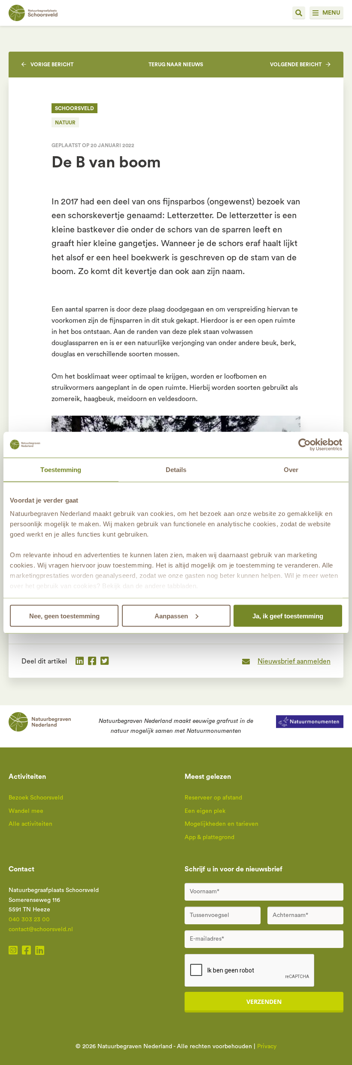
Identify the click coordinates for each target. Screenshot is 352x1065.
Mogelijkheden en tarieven (221, 824)
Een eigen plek (205, 811)
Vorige (51, 64)
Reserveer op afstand (213, 798)
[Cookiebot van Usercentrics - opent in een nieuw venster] (304, 444)
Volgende (296, 64)
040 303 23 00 (29, 920)
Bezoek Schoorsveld (36, 798)
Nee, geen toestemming (64, 615)
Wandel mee (26, 811)
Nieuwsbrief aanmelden (294, 661)
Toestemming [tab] (60, 469)
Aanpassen (171, 615)
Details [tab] (176, 469)
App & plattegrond (209, 837)
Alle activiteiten (30, 824)
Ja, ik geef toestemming (287, 615)
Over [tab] (291, 469)
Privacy (266, 1046)
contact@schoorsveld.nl (41, 929)
